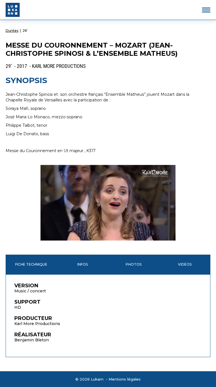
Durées (12, 30)
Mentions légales (125, 379)
